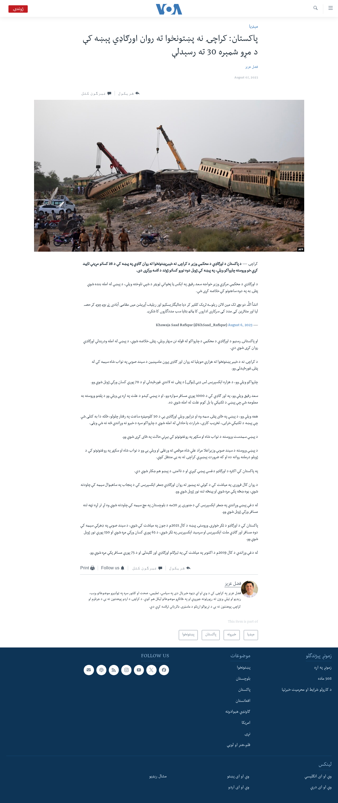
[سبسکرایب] (89, 670)
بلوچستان (243, 679)
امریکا (246, 723)
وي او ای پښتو (238, 776)
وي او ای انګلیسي (318, 776)
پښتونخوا (243, 668)
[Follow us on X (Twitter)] (151, 670)
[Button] (128, 93)
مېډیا (253, 27)
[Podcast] (101, 670)
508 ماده (325, 679)
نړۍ (247, 734)
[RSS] (114, 670)
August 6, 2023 (240, 325)
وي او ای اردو (238, 787)
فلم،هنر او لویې (238, 745)
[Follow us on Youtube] (139, 670)
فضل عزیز (251, 67)
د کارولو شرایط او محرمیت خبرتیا (307, 690)
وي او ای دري (321, 787)
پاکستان (244, 690)
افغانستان (243, 701)
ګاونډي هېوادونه (237, 712)
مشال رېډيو (158, 776)
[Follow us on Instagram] (126, 670)
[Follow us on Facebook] (164, 670)
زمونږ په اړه (323, 668)
